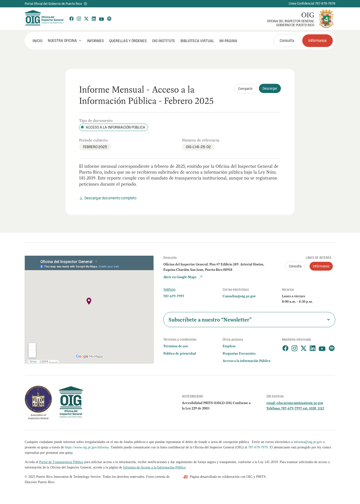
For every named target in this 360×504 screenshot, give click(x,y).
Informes (95, 40)
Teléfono (169, 289)
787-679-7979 (258, 447)
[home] (44, 18)
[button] (65, 40)
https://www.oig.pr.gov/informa (87, 447)
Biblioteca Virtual (197, 40)
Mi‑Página (228, 40)
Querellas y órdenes (128, 40)
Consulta (287, 40)
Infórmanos (317, 40)
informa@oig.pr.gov (308, 442)
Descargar (270, 88)
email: (271, 403)
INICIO (37, 40)
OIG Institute (163, 40)
